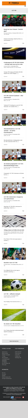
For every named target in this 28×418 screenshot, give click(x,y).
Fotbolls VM (9, 297)
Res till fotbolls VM (6, 363)
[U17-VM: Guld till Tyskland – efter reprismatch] (14, 87)
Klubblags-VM (18, 357)
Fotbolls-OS (17, 356)
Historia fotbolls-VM (6, 377)
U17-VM (15, 67)
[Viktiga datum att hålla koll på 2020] (14, 221)
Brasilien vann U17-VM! (10, 262)
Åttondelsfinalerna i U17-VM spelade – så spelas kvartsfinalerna (12, 130)
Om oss (3, 372)
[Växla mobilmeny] (25, 6)
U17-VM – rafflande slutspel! (12, 294)
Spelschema (4, 351)
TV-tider (3, 356)
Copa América (18, 353)
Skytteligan (4, 360)
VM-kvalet (7, 34)
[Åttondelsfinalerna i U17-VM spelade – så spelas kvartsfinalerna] (14, 120)
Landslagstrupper (6, 359)
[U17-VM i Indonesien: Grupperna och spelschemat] (14, 188)
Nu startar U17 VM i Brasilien (12, 324)
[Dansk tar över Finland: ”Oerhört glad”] (14, 20)
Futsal (11, 233)
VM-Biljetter (4, 361)
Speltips (3, 375)
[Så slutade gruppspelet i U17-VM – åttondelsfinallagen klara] (14, 155)
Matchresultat (5, 353)
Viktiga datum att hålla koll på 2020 (14, 230)
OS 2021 (14, 233)
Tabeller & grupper (6, 354)
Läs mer (5, 43)
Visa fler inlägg (14, 341)
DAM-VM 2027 (18, 351)
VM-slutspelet (5, 357)
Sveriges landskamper (7, 378)
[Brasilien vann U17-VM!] (14, 254)
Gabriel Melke (7, 264)
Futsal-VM (17, 354)
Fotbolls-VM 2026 (10, 67)
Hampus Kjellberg (8, 33)
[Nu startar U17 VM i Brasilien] (14, 315)
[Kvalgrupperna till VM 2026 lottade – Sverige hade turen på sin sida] (14, 54)
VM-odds (4, 374)
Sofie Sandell (7, 66)
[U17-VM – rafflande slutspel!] (14, 285)
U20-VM (21, 233)
